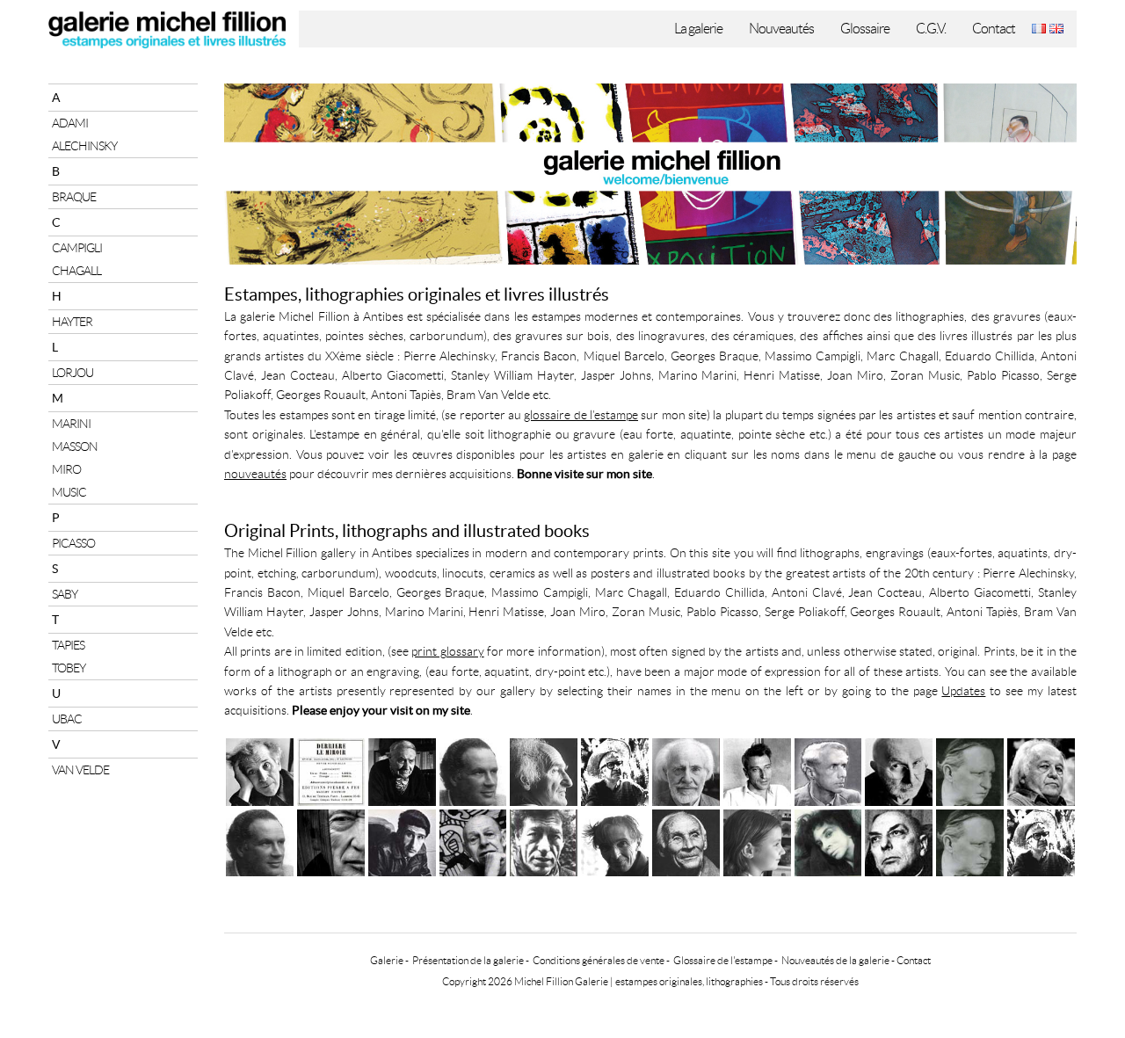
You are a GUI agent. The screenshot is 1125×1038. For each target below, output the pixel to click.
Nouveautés (781, 28)
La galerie (698, 28)
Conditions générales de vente (598, 960)
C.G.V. (931, 28)
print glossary (447, 651)
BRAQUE (74, 197)
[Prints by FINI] (828, 841)
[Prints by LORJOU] (1041, 841)
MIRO (66, 469)
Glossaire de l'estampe (723, 960)
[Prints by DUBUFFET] (473, 841)
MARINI (71, 424)
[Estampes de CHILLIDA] (543, 769)
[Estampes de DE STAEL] (757, 769)
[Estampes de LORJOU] (615, 769)
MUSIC (69, 492)
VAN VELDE (80, 770)
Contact (993, 28)
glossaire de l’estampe (581, 415)
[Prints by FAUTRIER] (615, 841)
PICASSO (73, 543)
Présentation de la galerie (468, 960)
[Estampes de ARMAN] (899, 769)
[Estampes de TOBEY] (686, 769)
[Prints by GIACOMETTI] (543, 841)
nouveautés (255, 474)
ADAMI (70, 123)
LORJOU (72, 373)
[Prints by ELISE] (757, 841)
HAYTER (72, 322)
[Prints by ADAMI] (402, 841)
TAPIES (68, 645)
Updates (963, 691)
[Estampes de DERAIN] (970, 769)
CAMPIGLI (77, 248)
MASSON (75, 446)
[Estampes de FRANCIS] (1041, 769)
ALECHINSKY (84, 146)
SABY (64, 594)
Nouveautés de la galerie (835, 960)
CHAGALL (76, 271)
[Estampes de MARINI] (473, 769)
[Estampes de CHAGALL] (260, 769)
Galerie (386, 960)
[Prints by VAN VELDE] (686, 841)
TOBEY (68, 668)
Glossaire (864, 28)
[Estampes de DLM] (331, 769)
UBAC (67, 719)
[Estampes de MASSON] (402, 769)
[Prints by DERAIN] (970, 841)
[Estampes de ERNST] (828, 769)
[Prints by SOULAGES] (331, 841)
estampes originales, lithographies (689, 981)
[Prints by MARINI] (260, 841)
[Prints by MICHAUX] (899, 841)
